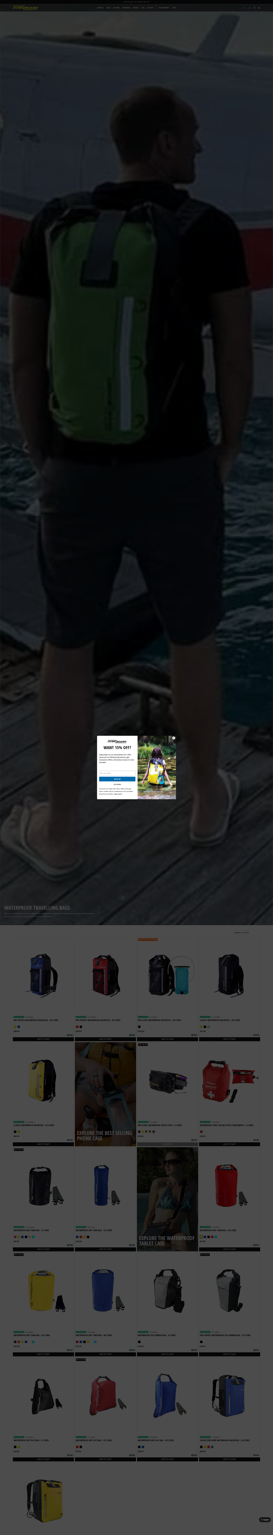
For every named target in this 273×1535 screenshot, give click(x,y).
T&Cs (116, 794)
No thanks (117, 784)
